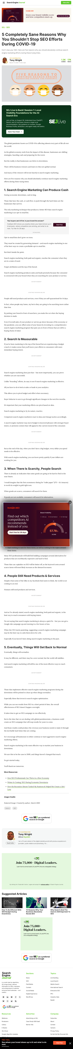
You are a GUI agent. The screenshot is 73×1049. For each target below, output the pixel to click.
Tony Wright (16, 60)
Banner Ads (29, 1024)
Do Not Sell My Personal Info (59, 1034)
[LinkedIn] (7, 997)
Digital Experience (31, 994)
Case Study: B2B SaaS (33, 1021)
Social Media (30, 990)
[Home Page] (16, 3)
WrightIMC (26, 837)
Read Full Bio (10, 843)
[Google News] (3, 997)
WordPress (29, 997)
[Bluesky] (3, 1001)
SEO (15, 808)
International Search (56, 987)
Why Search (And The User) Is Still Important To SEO (60, 912)
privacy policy (45, 884)
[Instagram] (7, 1001)
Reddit (52, 1000)
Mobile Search (54, 984)
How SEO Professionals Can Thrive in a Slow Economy (28, 778)
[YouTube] (11, 997)
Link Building (54, 978)
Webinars (4, 1018)
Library (4, 1024)
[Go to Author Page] (5, 60)
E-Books (4, 1028)
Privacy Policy (54, 1031)
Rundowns (5, 1021)
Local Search (54, 981)
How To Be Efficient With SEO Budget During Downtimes (11, 912)
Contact (52, 1024)
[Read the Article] (12, 902)
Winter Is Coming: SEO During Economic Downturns (27, 782)
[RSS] (15, 1001)
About (52, 1021)
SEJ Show (5, 1031)
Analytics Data (54, 997)
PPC (51, 994)
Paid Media (29, 984)
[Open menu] (4, 3)
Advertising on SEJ (32, 1018)
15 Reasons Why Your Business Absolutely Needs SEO (34, 912)
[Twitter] (19, 997)
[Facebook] (15, 997)
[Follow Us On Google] (36, 818)
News (28, 978)
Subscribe (53, 1018)
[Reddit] (11, 1001)
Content (28, 987)
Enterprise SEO (55, 990)
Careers (7, 808)
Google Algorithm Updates (10, 1034)
